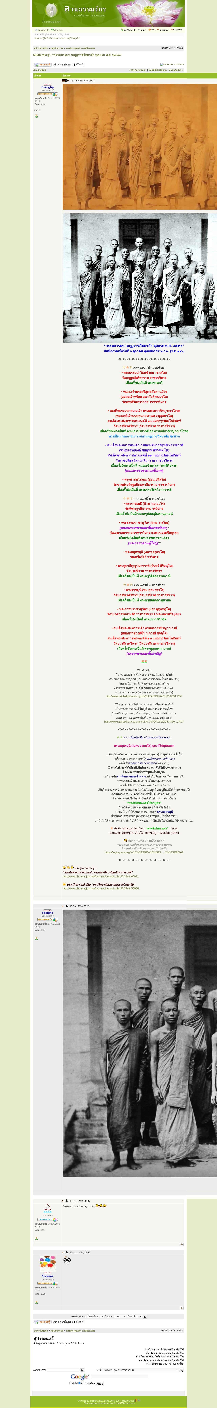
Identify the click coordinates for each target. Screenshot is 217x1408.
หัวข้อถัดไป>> (176, 70)
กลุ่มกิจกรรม (57, 48)
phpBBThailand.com (125, 1403)
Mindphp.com (107, 1403)
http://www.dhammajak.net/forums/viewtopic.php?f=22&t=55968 (101, 888)
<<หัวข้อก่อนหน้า (137, 70)
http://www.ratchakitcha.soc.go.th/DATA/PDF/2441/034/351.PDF (144, 696)
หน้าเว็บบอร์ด (41, 48)
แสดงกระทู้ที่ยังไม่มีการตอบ (46, 38)
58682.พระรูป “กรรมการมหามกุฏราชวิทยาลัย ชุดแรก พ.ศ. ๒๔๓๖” (77, 55)
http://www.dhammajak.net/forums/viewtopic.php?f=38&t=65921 (101, 876)
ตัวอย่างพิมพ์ (39, 70)
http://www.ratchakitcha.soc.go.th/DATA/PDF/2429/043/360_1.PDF (144, 721)
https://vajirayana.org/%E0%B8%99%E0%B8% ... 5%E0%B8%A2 (144, 852)
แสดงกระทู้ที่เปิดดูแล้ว (69, 38)
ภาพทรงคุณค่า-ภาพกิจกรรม (80, 48)
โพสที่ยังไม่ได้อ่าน (158, 70)
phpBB (93, 1401)
